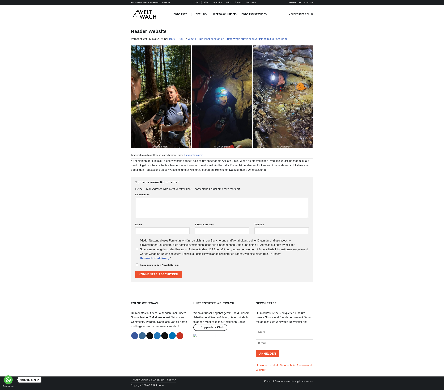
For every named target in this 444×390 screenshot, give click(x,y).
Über (197, 2)
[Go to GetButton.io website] (8, 386)
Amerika (217, 2)
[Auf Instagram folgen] (271, 2)
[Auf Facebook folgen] (267, 2)
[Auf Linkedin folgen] (281, 2)
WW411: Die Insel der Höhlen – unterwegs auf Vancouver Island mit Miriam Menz (237, 38)
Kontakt (268, 381)
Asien (228, 2)
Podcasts (180, 14)
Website (259, 224)
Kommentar (142, 194)
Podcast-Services (254, 14)
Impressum (307, 381)
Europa (238, 2)
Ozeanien (251, 2)
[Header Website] (222, 96)
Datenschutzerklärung (287, 381)
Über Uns (200, 14)
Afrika (206, 2)
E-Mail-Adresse (204, 224)
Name (139, 224)
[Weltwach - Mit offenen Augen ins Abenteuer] (149, 14)
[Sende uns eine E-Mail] (164, 335)
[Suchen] (189, 2)
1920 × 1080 (176, 38)
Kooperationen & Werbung (148, 380)
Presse (171, 380)
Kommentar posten (193, 155)
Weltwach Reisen (225, 14)
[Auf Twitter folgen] (277, 2)
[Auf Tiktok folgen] (274, 2)
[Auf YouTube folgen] (284, 2)
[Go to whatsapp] (8, 379)
